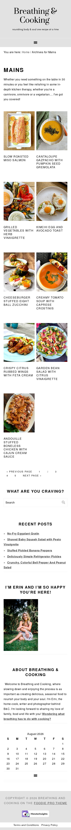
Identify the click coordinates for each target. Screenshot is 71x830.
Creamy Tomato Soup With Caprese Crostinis (50, 302)
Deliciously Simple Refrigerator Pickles (34, 556)
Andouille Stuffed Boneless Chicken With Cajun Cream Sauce (15, 447)
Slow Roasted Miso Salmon (16, 158)
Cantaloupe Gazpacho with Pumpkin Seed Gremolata (49, 161)
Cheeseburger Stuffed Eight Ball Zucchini (17, 301)
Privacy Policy (49, 825)
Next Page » (32, 475)
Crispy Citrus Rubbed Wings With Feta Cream (18, 371)
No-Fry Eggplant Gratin (23, 533)
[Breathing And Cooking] (35, 34)
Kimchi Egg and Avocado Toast (49, 229)
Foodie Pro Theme (50, 803)
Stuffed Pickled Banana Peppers (29, 550)
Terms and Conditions (26, 825)
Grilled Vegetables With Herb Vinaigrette (19, 232)
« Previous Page (19, 471)
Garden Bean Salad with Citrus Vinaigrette (48, 373)
